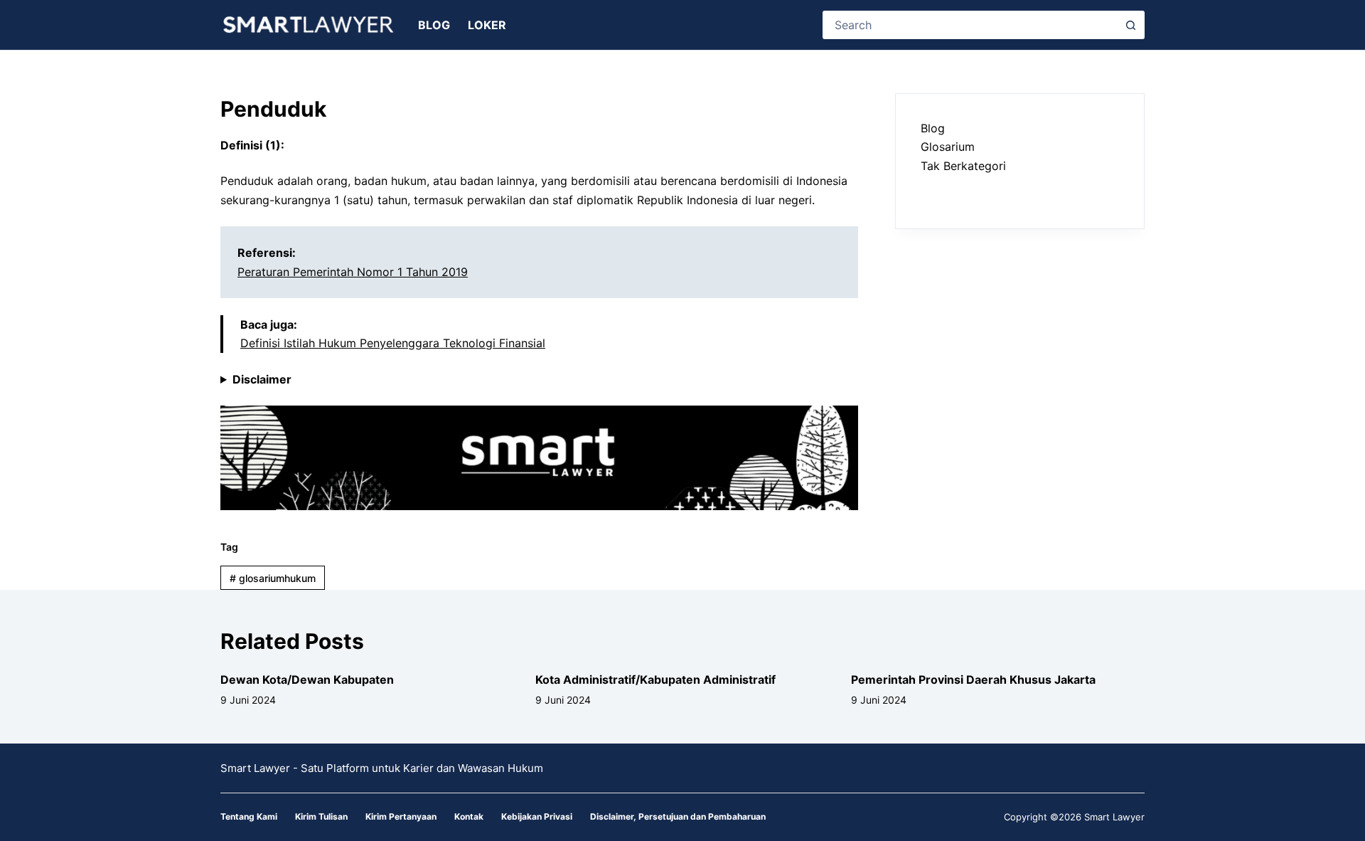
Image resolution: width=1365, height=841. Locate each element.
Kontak (468, 816)
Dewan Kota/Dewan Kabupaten (307, 679)
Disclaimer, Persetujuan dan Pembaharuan (678, 816)
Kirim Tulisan (321, 816)
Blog (434, 25)
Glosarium (948, 146)
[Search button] (1130, 25)
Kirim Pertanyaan (401, 816)
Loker (487, 25)
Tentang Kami (248, 816)
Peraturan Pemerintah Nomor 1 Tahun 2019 (352, 272)
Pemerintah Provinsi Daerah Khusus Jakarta (973, 679)
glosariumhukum (273, 578)
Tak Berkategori (963, 166)
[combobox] (971, 25)
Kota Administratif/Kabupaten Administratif (655, 679)
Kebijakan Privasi (536, 816)
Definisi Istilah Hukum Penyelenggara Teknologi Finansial (392, 343)
